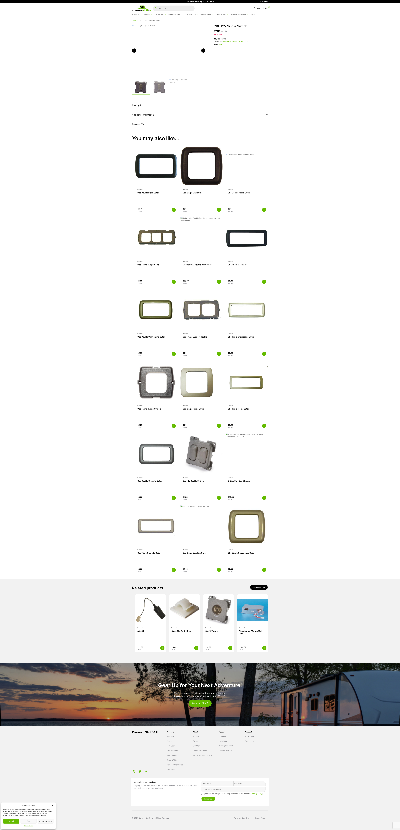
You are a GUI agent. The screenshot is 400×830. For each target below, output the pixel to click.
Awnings (147, 14)
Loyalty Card (224, 736)
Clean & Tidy (221, 14)
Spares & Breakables (238, 14)
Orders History (251, 741)
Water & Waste (174, 14)
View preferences (45, 821)
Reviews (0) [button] (138, 124)
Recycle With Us (225, 751)
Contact (265, 2)
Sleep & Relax (205, 14)
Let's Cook (159, 14)
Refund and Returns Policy (203, 755)
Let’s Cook (171, 746)
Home (134, 20)
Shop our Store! (200, 703)
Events (195, 741)
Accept (11, 821)
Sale (252, 14)
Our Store (197, 746)
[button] (53, 805)
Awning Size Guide (226, 746)
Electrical (227, 42)
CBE (221, 44)
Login (258, 8)
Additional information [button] (143, 115)
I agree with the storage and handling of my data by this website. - (233, 794)
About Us (196, 736)
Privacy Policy (28, 826)
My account (249, 736)
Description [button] (137, 105)
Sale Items (171, 770)
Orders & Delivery (200, 751)
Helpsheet (223, 741)
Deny (28, 821)
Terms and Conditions (241, 818)
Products (135, 14)
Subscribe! (208, 799)
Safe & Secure (190, 14)
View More (257, 587)
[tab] (200, 105)
